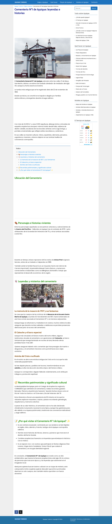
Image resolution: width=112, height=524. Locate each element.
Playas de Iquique (66, 2)
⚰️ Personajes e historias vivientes (29, 154)
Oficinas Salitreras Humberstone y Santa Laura (86, 59)
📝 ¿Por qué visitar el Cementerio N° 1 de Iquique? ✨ (35, 170)
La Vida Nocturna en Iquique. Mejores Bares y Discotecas (84, 36)
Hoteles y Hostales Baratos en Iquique (85, 111)
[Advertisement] (42, 26)
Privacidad (73, 519)
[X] (20, 512)
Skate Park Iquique (81, 66)
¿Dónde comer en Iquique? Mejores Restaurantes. (86, 32)
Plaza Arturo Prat (81, 63)
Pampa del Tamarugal (82, 86)
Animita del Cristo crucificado (30, 165)
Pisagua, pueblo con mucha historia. (86, 95)
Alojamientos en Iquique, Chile (84, 115)
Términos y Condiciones (83, 519)
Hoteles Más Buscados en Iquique (85, 107)
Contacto (94, 2)
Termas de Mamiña (81, 69)
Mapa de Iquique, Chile (82, 40)
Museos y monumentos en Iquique (86, 55)
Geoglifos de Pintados (82, 80)
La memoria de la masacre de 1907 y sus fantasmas (37, 160)
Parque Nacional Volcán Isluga (85, 75)
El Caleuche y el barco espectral (30, 162)
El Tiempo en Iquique (82, 20)
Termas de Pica (80, 72)
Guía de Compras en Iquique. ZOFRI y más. (86, 24)
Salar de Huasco (80, 83)
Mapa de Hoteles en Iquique (84, 104)
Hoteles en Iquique (82, 2)
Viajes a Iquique (42, 2)
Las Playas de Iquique (82, 50)
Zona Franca (79, 28)
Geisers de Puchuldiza (82, 92)
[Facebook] (16, 512)
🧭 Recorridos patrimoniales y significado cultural (34, 168)
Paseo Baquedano (81, 53)
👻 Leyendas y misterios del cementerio (31, 157)
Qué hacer (53, 2)
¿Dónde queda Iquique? (83, 17)
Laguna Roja (79, 78)
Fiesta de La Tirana (81, 89)
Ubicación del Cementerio (27, 152)
